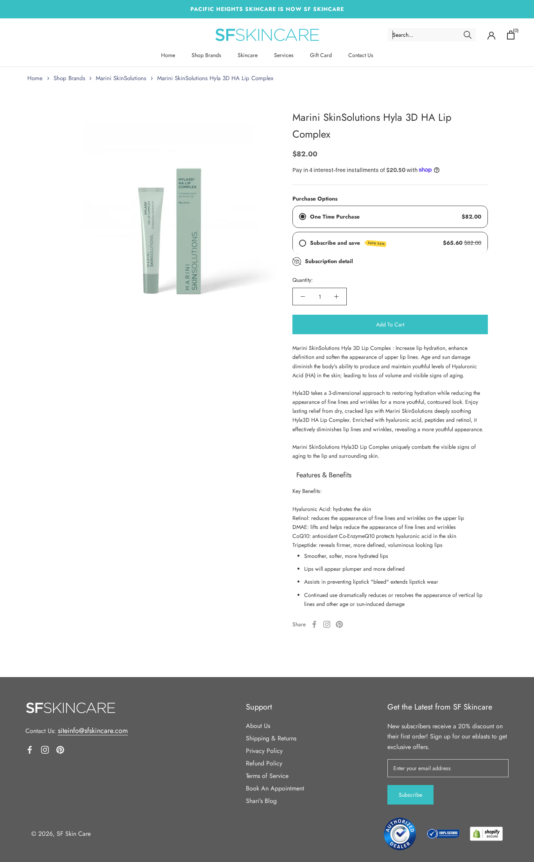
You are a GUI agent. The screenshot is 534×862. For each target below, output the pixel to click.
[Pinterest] (339, 624)
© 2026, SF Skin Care (61, 833)
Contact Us (360, 55)
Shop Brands (206, 55)
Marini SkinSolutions (121, 78)
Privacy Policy (264, 750)
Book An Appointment (275, 788)
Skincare (248, 55)
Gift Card (321, 55)
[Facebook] (314, 624)
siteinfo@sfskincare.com (93, 731)
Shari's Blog (261, 800)
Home (168, 55)
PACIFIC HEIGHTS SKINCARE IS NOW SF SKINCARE (267, 9)
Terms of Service (267, 775)
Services (284, 55)
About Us (258, 725)
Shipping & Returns (271, 738)
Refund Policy (264, 763)
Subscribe (410, 795)
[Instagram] (326, 624)
